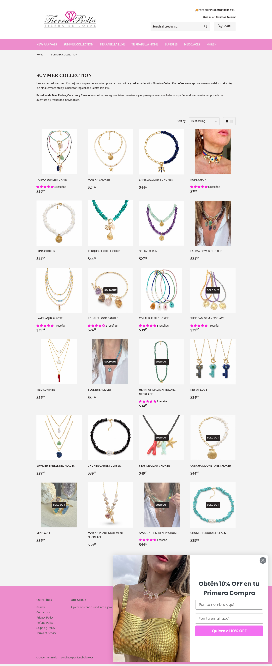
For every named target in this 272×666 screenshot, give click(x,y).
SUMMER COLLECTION (78, 44)
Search (40, 607)
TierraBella (51, 657)
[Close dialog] (262, 560)
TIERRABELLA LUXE (112, 44)
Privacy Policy (45, 617)
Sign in (207, 17)
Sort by (181, 121)
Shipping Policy (45, 628)
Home (39, 54)
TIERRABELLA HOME (144, 44)
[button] (45, 186)
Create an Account (226, 17)
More (210, 44)
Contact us (43, 612)
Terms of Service (46, 633)
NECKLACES (192, 44)
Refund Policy (44, 622)
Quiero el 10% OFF (229, 631)
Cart (228, 26)
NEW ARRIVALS (46, 44)
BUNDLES (171, 44)
